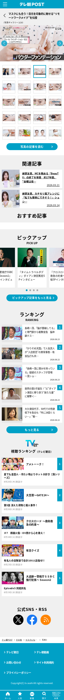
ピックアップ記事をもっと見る (32, 297)
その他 (19, 640)
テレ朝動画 (42, 652)
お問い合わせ (13, 662)
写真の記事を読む (32, 147)
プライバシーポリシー (18, 672)
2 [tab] (30, 290)
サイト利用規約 (45, 662)
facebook (32, 620)
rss (46, 620)
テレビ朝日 (12, 652)
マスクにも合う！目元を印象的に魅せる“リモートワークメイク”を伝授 (33, 640)
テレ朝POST (32, 4)
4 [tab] (37, 290)
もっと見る (32, 430)
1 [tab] (27, 290)
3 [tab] (34, 290)
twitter (18, 620)
